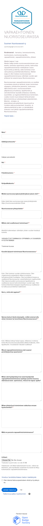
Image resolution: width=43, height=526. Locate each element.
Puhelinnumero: (8, 173)
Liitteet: (4, 457)
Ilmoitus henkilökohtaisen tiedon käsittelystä (19, 477)
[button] (28, 493)
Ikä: (3, 162)
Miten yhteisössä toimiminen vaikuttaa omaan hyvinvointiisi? (19, 406)
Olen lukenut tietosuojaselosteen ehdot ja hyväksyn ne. (21, 481)
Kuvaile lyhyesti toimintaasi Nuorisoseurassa (19, 251)
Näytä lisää (8, 116)
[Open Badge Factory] (21, 520)
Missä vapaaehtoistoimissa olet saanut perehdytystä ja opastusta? (16, 351)
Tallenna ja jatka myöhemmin (14, 494)
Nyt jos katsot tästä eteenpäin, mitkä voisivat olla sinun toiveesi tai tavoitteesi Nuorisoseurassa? (20, 318)
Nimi (4, 132)
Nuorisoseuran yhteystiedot (13, 208)
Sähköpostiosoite (9, 142)
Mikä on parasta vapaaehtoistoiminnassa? (18, 432)
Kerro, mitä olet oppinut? (11, 292)
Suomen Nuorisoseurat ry (15, 43)
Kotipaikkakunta (8, 183)
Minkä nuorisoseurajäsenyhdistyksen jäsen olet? (21, 194)
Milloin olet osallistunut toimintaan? (16, 223)
